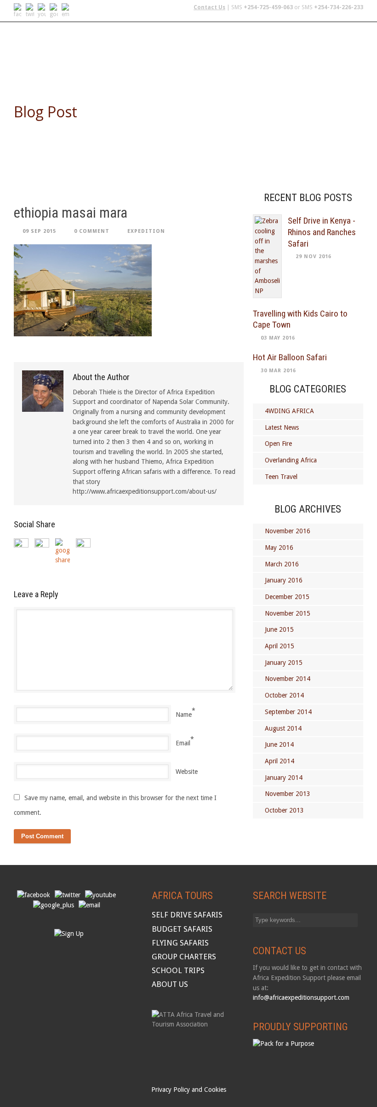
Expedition (146, 231)
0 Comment (91, 231)
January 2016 (284, 580)
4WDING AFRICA (289, 411)
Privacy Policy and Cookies (188, 1089)
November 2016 (287, 531)
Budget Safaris (204, 44)
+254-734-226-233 (338, 7)
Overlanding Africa (291, 460)
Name (184, 714)
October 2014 (284, 695)
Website (187, 771)
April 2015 (279, 646)
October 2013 (284, 810)
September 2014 (288, 711)
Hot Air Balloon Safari (290, 357)
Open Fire (278, 443)
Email (183, 743)
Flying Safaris (143, 44)
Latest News (282, 427)
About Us (30, 67)
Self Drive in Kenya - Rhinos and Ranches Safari (322, 231)
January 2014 (284, 777)
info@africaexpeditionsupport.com (301, 997)
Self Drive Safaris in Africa (61, 44)
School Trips (330, 44)
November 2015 (287, 613)
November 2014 (287, 678)
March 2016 (282, 564)
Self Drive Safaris (187, 914)
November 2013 (287, 793)
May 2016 (279, 547)
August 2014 (283, 728)
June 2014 (279, 744)
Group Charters (269, 44)
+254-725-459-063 (268, 7)
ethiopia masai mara (70, 212)
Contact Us (209, 7)
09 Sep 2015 (39, 231)
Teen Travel (281, 476)
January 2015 (284, 662)
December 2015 (287, 596)
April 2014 (279, 761)
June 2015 (279, 629)
